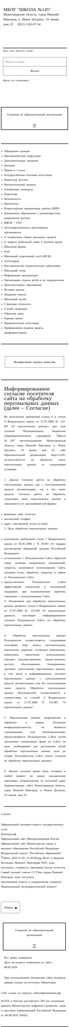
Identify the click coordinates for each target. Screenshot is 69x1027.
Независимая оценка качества (34, 362)
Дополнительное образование (23, 284)
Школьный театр (15, 270)
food (6, 251)
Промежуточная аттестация (21, 323)
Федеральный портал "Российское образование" (31, 853)
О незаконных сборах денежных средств (30, 237)
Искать (34, 70)
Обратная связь (14, 313)
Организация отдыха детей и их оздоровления (34, 280)
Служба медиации (15, 308)
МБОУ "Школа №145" (26, 9)
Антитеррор (11, 261)
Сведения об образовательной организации (34, 114)
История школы (14, 289)
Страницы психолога (17, 304)
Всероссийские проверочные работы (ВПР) (31, 208)
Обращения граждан (17, 151)
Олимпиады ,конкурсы (18, 189)
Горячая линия (13, 318)
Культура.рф (8, 834)
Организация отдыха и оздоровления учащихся (31, 881)
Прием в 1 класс (15, 170)
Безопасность (12, 198)
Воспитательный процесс (20, 184)
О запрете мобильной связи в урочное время (33, 241)
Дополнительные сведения (21, 160)
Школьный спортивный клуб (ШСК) (27, 256)
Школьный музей (15, 299)
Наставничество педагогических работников (32, 265)
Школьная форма (15, 246)
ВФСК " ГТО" (13, 222)
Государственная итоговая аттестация (28, 175)
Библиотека (11, 203)
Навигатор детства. (16, 179)
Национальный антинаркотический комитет (28, 886)
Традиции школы (15, 294)
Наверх (8, 907)
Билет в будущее (52, 857)
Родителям (10, 194)
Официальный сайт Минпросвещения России (30, 838)
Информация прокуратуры (21, 275)
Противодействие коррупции (22, 155)
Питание (9, 165)
